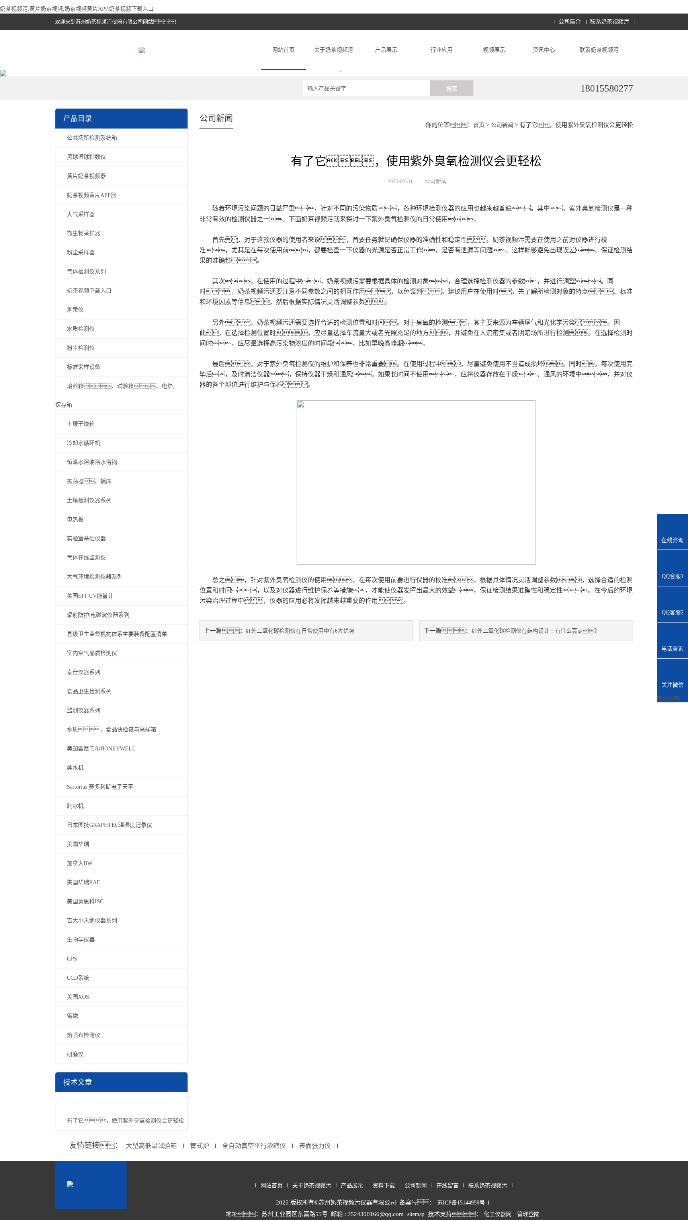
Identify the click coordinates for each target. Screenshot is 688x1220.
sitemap (415, 1214)
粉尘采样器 (81, 252)
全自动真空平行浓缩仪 (254, 1145)
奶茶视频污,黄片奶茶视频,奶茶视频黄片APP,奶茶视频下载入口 (77, 9)
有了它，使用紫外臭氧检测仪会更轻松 (125, 1121)
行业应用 (441, 50)
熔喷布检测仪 (83, 1035)
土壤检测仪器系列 (89, 500)
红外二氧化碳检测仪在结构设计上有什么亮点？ (535, 631)
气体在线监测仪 (86, 558)
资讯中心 (544, 50)
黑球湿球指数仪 (86, 157)
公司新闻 (502, 125)
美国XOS (78, 997)
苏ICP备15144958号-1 (463, 1203)
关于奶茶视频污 (333, 50)
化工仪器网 (498, 1214)
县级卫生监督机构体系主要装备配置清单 (117, 634)
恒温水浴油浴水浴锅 (92, 462)
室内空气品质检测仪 (92, 653)
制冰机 (75, 806)
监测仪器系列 (83, 710)
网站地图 (668, 699)
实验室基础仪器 (86, 539)
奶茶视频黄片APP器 (91, 195)
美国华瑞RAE (83, 882)
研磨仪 (75, 1054)
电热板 (75, 519)
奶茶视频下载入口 (89, 291)
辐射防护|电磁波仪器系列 (98, 615)
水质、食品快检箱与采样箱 (111, 730)
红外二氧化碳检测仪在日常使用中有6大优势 (300, 631)
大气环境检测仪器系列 (95, 577)
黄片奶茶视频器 (86, 176)
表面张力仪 (315, 1145)
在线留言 (447, 1186)
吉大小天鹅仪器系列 (92, 921)
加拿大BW (79, 863)
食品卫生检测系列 (89, 691)
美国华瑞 (78, 844)
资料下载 (384, 1186)
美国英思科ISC (85, 901)
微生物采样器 (83, 233)
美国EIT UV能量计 (90, 596)
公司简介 (570, 21)
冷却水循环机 (83, 443)
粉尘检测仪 (81, 348)
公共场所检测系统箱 (92, 138)
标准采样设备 (83, 367)
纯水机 (75, 768)
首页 (479, 125)
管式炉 (199, 1145)
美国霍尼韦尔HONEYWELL (101, 749)
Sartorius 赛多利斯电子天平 (100, 787)
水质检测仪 (81, 329)
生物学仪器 (81, 940)
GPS (72, 959)
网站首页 (283, 50)
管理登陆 (528, 1214)
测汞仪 (75, 310)
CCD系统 (78, 978)
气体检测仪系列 (86, 272)
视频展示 (494, 50)
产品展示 (386, 50)
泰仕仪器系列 (83, 672)
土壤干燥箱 (81, 424)
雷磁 (72, 1016)
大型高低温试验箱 (151, 1145)
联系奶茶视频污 (609, 21)
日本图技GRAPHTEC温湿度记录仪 (109, 825)
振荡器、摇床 (89, 481)
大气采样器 (81, 214)
